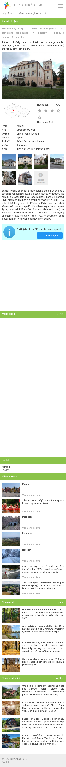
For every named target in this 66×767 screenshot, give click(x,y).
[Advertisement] (33, 276)
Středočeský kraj (12, 28)
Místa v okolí (9, 476)
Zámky (20, 37)
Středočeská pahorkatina (30, 141)
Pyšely (20, 137)
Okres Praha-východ (43, 28)
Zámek (20, 126)
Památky (42, 32)
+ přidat (60, 602)
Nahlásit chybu (50, 235)
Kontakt (6, 762)
